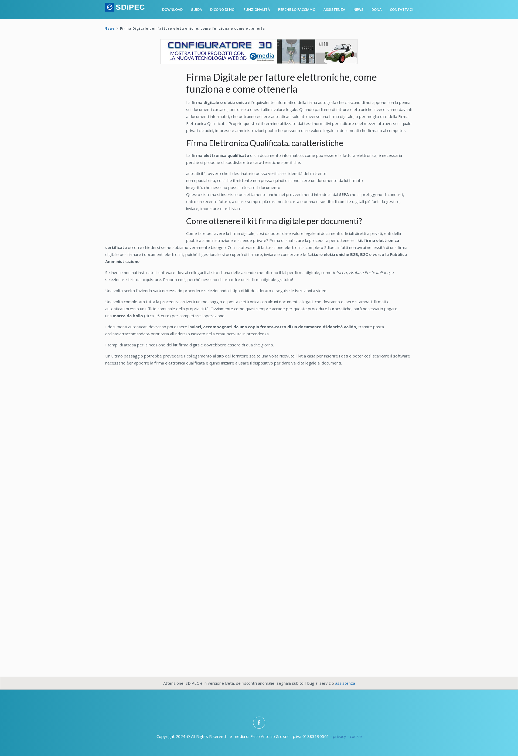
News (358, 9)
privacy (339, 736)
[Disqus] (259, 444)
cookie (356, 736)
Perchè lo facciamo (296, 9)
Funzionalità (257, 9)
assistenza (345, 683)
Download (172, 9)
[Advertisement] (145, 155)
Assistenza (334, 9)
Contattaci (401, 9)
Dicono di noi (223, 9)
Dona (377, 9)
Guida (196, 9)
